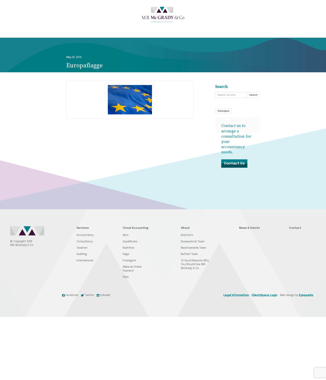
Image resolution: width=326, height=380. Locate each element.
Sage (126, 254)
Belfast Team (189, 254)
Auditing (82, 254)
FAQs (126, 277)
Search (253, 95)
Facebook (72, 295)
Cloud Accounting (135, 228)
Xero (126, 235)
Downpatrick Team (192, 241)
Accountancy (85, 235)
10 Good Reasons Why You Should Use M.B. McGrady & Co (195, 264)
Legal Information (236, 295)
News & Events (249, 228)
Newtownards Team (193, 247)
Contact (295, 228)
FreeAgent (129, 260)
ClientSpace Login (264, 295)
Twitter (89, 295)
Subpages (223, 111)
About (185, 228)
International (85, 260)
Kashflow (128, 247)
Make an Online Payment (132, 268)
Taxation (82, 247)
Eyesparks (306, 295)
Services (83, 228)
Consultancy (85, 241)
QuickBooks (130, 241)
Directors (187, 235)
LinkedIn (105, 295)
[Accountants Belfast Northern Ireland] (163, 14)
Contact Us (234, 163)
